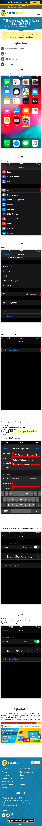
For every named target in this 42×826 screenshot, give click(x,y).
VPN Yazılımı (6, 772)
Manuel (22, 784)
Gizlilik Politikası (7, 781)
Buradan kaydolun (26, 37)
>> (17, 7)
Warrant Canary (7, 784)
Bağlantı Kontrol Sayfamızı (14, 719)
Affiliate (4, 787)
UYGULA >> (35, 2)
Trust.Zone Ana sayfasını (10, 713)
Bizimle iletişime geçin (28, 772)
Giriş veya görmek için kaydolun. (25, 431)
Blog (21, 778)
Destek (22, 775)
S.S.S (21, 781)
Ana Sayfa (5, 769)
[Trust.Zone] (12, 13)
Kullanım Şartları (7, 778)
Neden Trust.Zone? (27, 769)
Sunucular (5, 775)
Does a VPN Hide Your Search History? (16, 800)
